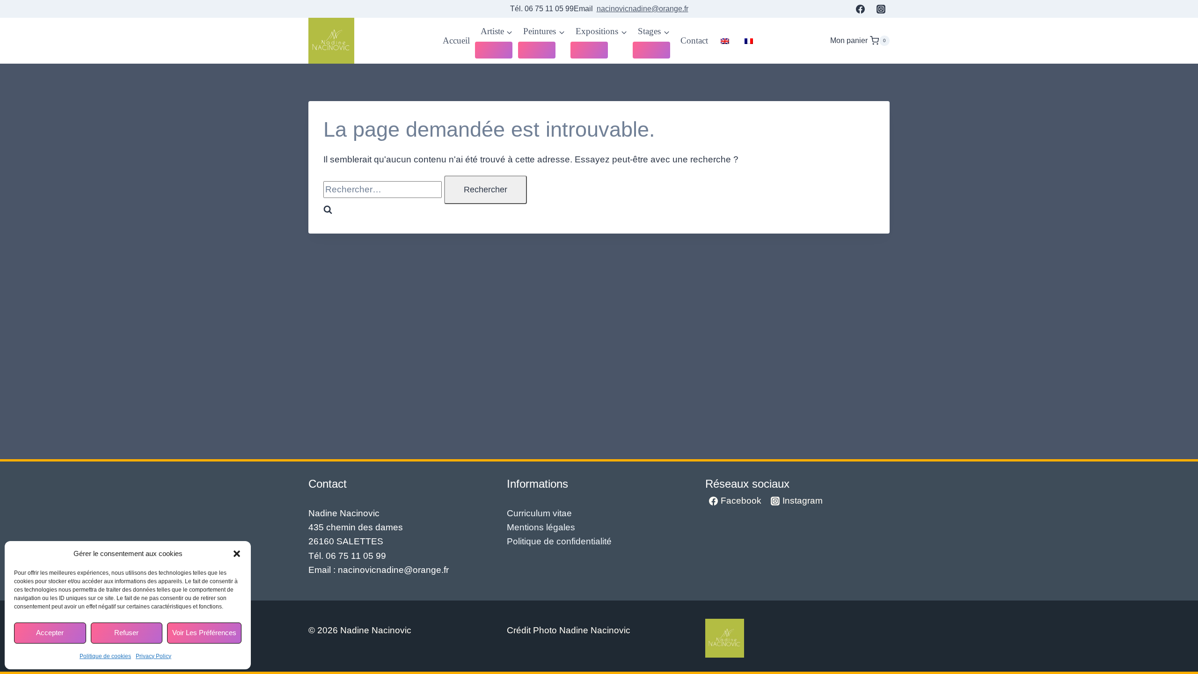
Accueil (456, 40)
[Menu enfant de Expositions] (589, 50)
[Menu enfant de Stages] (651, 50)
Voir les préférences (204, 633)
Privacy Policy (153, 656)
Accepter (50, 633)
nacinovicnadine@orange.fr (642, 9)
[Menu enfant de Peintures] (536, 50)
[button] (236, 553)
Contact (694, 40)
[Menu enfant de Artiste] (493, 50)
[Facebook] (860, 9)
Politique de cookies (105, 656)
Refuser (126, 633)
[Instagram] (881, 9)
